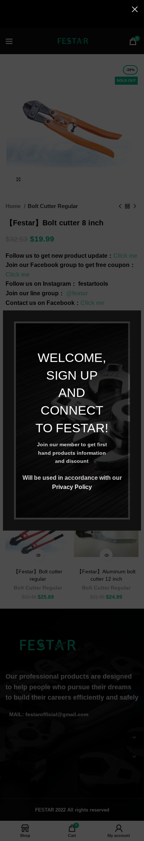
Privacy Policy (72, 487)
